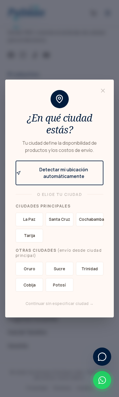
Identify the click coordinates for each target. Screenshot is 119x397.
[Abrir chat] (102, 357)
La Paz (29, 219)
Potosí (59, 285)
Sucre (59, 268)
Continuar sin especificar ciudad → (59, 303)
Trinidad (89, 268)
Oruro (29, 268)
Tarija (29, 235)
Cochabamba (91, 219)
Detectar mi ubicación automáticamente (63, 172)
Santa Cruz (59, 219)
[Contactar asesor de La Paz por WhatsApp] (102, 380)
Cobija (29, 285)
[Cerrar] (103, 91)
